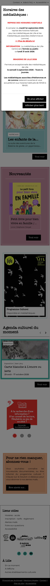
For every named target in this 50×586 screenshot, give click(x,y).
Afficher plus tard (34, 105)
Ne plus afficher (35, 99)
